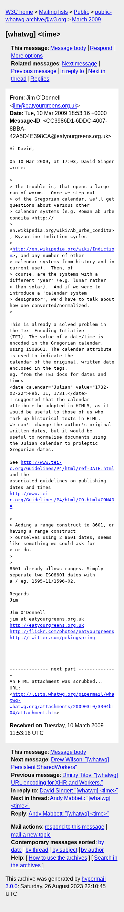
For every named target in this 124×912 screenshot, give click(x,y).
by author (92, 850)
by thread (36, 850)
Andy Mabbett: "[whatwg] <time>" (69, 814)
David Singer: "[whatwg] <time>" (79, 790)
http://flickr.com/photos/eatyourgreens (62, 631)
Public (81, 12)
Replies (39, 79)
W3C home (19, 12)
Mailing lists (53, 12)
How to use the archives (58, 858)
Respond (101, 48)
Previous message (33, 71)
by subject (64, 850)
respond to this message (74, 827)
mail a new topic (31, 835)
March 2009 (86, 19)
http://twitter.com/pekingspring (52, 637)
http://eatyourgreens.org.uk (47, 625)
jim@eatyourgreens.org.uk (45, 106)
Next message (79, 63)
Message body (68, 48)
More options (27, 56)
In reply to (72, 71)
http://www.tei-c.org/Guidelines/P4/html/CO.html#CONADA (62, 500)
